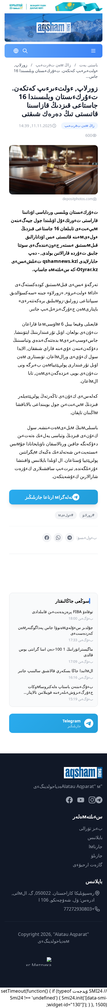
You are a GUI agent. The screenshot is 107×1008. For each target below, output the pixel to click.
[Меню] (93, 50)
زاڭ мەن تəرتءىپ (53, 65)
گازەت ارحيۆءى (87, 865)
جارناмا (95, 846)
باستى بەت (88, 65)
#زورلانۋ (88, 515)
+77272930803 (79, 909)
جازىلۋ (96, 855)
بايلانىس (95, 837)
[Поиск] (25, 50)
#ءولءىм (65, 515)
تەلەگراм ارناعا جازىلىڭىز (48, 497)
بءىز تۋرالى (90, 828)
